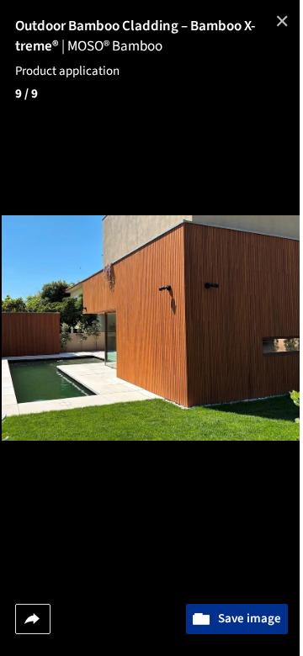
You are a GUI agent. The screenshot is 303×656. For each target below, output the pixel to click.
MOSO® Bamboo (114, 46)
